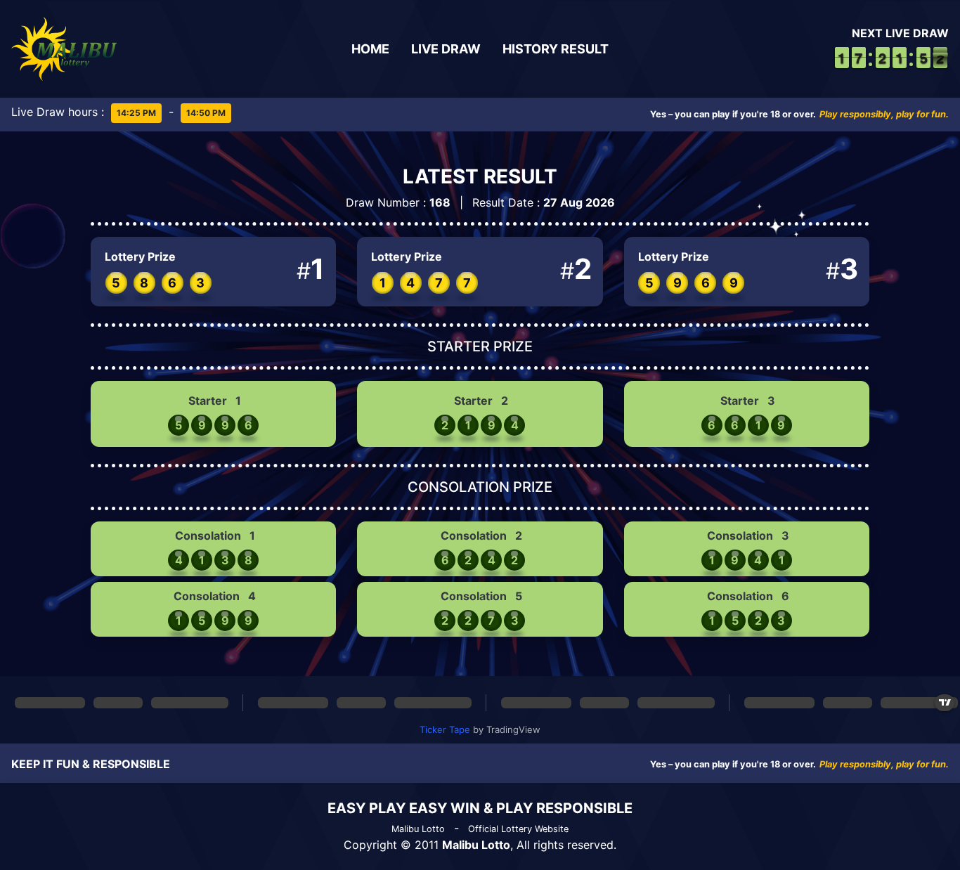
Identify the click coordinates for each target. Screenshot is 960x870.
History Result (555, 48)
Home (370, 48)
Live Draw (446, 48)
